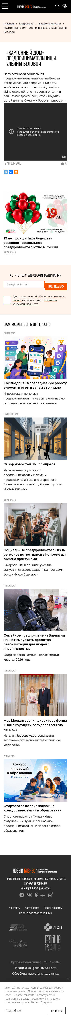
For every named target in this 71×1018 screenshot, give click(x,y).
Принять (56, 1010)
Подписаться (56, 286)
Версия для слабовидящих (35, 913)
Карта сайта (32, 907)
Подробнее (13, 1010)
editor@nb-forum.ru (35, 883)
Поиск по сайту (53, 907)
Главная (9, 23)
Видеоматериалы (50, 23)
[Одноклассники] (16, 172)
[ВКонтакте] (11, 172)
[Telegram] (6, 172)
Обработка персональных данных (35, 974)
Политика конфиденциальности (35, 968)
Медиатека (26, 23)
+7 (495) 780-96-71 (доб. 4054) (35, 888)
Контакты (14, 907)
